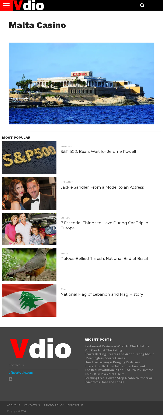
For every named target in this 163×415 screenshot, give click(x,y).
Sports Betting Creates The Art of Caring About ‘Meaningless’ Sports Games (119, 356)
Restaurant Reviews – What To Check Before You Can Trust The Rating (117, 348)
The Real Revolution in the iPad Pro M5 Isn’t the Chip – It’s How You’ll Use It (119, 372)
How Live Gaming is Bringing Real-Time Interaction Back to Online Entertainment (115, 364)
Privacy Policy (53, 405)
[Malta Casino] (82, 123)
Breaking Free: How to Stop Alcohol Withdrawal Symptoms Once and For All (119, 380)
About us (13, 405)
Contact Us (32, 405)
